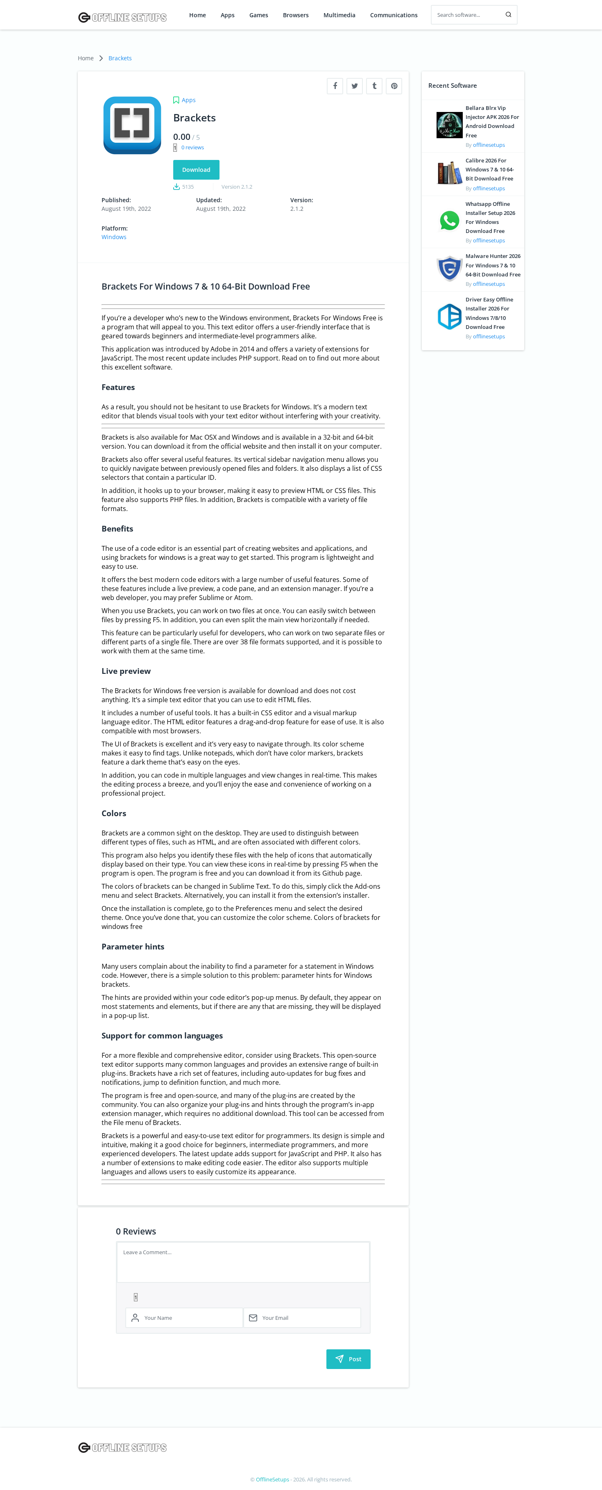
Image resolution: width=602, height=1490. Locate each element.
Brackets (120, 58)
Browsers (296, 15)
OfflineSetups (272, 1479)
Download (196, 169)
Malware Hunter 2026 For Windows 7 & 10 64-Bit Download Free (493, 265)
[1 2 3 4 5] (243, 1296)
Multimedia (339, 15)
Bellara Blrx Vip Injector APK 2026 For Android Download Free (492, 121)
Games (258, 15)
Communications (394, 15)
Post (355, 1359)
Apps (228, 15)
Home (197, 15)
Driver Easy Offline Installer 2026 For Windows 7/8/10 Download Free (489, 313)
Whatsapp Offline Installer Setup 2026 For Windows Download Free (490, 217)
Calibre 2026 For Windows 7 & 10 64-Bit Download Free (490, 169)
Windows (114, 237)
